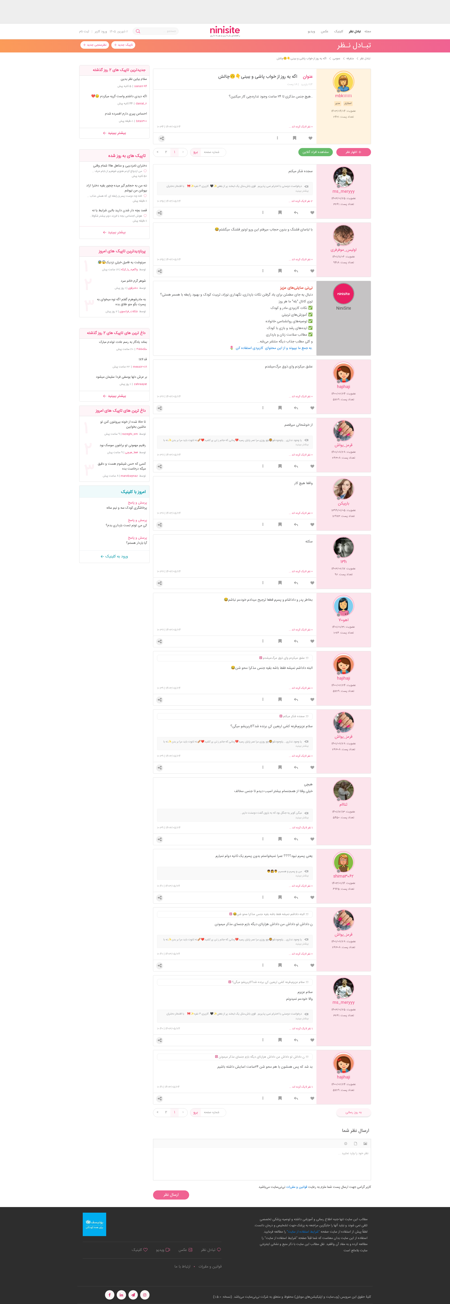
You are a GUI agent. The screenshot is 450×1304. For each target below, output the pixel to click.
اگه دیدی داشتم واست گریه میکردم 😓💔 (119, 96)
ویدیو (311, 31)
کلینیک (338, 31)
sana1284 (140, 86)
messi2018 (140, 367)
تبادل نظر (355, 31)
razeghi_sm (130, 434)
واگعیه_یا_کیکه (129, 269)
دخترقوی (133, 288)
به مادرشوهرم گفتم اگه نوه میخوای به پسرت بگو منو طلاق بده (121, 302)
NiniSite (343, 308)
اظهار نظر (352, 152)
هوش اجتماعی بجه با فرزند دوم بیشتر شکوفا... (116, 216)
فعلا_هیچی (131, 452)
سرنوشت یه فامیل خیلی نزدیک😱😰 (122, 262)
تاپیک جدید (125, 45)
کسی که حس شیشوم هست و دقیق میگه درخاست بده (122, 466)
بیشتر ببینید (116, 133)
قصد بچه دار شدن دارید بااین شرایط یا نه (119, 210)
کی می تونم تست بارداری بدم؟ (126, 525)
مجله (367, 31)
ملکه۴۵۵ (141, 349)
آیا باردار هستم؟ (136, 543)
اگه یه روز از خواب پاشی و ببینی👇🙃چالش (257, 77)
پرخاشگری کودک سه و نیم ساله (126, 508)
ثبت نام (84, 31)
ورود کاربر (101, 31)
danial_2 (141, 103)
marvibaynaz (129, 476)
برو (195, 152)
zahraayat (140, 384)
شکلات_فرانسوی (129, 311)
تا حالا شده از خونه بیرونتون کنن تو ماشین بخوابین (123, 425)
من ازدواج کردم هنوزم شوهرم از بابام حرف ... (117, 171)
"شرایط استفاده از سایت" (303, 1232)
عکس (324, 31)
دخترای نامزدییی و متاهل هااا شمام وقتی (120, 165)
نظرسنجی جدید (96, 45)
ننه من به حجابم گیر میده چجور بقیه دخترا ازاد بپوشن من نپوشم (116, 188)
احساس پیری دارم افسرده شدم (126, 114)
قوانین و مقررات (210, 1266)
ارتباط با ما (182, 1266)
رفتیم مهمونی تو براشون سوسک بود (123, 445)
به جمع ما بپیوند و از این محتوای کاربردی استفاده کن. (274, 348)
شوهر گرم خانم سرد (133, 281)
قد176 (143, 359)
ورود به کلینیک (116, 556)
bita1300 (141, 121)
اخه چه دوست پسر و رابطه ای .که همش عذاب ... (114, 196)
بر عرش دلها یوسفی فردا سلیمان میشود (121, 377)
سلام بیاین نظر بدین (134, 79)
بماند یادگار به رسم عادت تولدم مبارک (123, 342)
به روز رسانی (353, 1112)
